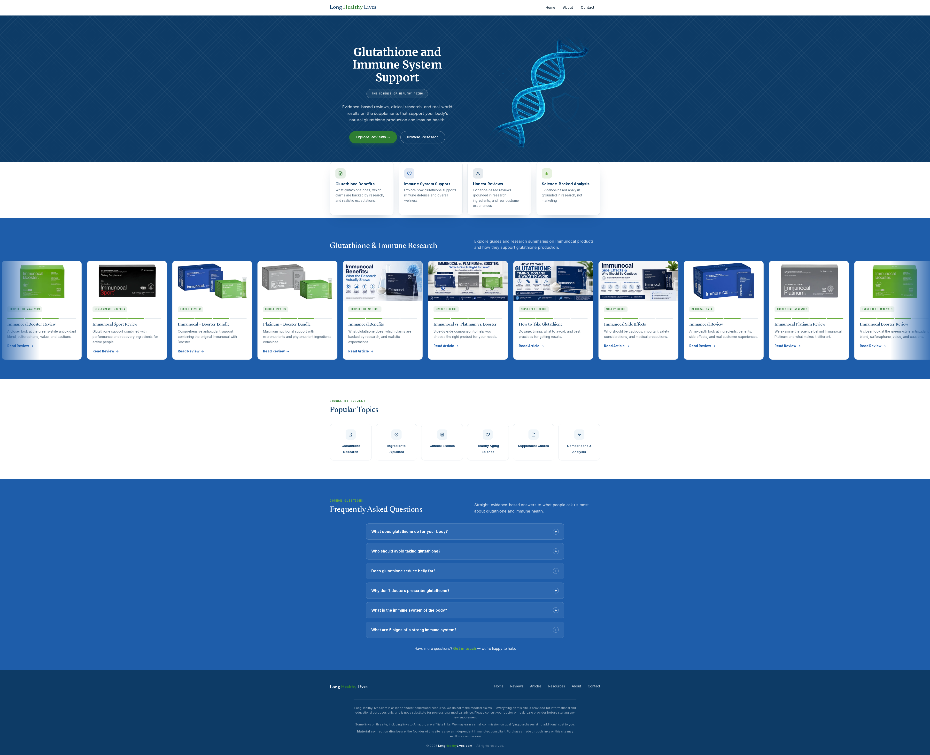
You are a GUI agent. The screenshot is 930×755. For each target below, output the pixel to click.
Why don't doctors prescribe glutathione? (464, 590)
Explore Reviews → (373, 137)
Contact (587, 7)
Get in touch (464, 648)
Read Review (27, 351)
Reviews (516, 686)
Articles (536, 686)
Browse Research (423, 137)
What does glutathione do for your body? (464, 531)
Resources (556, 686)
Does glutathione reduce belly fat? (464, 570)
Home (550, 7)
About (568, 7)
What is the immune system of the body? (464, 610)
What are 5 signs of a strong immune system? (464, 629)
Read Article (282, 351)
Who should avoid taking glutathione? (464, 551)
